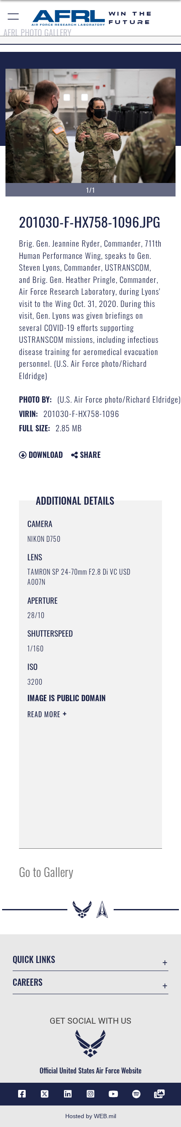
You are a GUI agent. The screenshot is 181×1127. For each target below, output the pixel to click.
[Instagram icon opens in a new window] (90, 1094)
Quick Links (34, 959)
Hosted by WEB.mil (90, 1116)
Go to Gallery (46, 871)
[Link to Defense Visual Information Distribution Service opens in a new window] (159, 1094)
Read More (45, 714)
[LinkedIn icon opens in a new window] (67, 1094)
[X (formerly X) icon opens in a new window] (44, 1094)
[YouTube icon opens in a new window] (113, 1094)
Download (45, 454)
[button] (13, 18)
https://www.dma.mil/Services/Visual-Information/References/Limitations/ (78, 821)
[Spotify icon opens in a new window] (136, 1094)
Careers (28, 982)
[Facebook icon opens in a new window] (22, 1094)
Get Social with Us (90, 1021)
